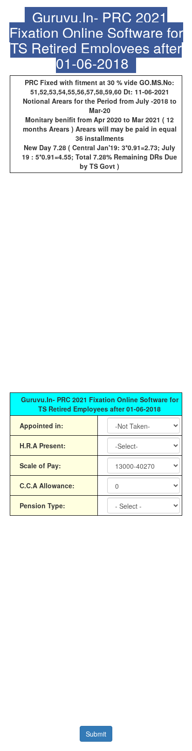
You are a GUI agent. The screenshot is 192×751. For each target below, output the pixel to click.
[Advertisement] (96, 287)
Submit (96, 733)
